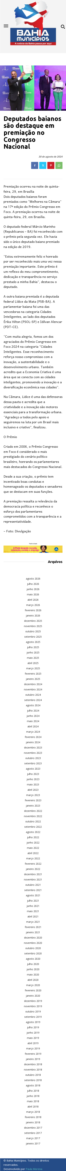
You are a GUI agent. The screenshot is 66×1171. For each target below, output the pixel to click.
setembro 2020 (33, 953)
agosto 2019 (33, 1022)
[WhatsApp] (58, 165)
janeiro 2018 (33, 1122)
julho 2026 (33, 584)
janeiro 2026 (33, 615)
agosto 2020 (33, 958)
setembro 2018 (33, 1080)
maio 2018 (33, 1101)
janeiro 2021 (33, 932)
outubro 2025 (33, 631)
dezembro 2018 (33, 1064)
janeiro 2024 (33, 742)
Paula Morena (34, 1169)
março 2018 (33, 1111)
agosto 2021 (33, 895)
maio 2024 (33, 721)
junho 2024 (33, 715)
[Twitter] (42, 165)
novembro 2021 (33, 879)
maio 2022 (33, 847)
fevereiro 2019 (33, 1053)
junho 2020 (33, 969)
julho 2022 (33, 837)
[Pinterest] (50, 165)
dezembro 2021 (33, 874)
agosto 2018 (33, 1085)
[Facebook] (34, 165)
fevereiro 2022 (33, 863)
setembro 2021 (33, 890)
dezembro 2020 (33, 937)
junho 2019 (33, 1032)
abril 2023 (33, 789)
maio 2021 (33, 911)
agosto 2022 (33, 832)
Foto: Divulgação (18, 531)
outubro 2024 (33, 694)
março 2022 (33, 858)
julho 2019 (33, 1027)
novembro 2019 (33, 1006)
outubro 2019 (33, 1011)
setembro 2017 (33, 1133)
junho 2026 (33, 589)
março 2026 (33, 605)
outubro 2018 (33, 1074)
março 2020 (33, 985)
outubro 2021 (33, 884)
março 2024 (33, 731)
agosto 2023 (33, 768)
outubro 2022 (33, 821)
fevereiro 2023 (33, 800)
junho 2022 (33, 842)
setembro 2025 (33, 636)
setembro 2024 (33, 700)
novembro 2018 (33, 1069)
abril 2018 (33, 1106)
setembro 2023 (33, 763)
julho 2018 (33, 1090)
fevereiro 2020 (33, 990)
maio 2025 (33, 657)
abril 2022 (33, 853)
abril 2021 (33, 916)
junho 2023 (33, 779)
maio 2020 (33, 974)
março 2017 (33, 1138)
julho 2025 (33, 647)
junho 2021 (33, 906)
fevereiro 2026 (33, 610)
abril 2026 (33, 599)
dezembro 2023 (33, 747)
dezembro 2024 (33, 684)
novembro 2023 (33, 752)
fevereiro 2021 (33, 927)
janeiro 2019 (33, 1059)
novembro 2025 (33, 626)
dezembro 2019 (33, 1001)
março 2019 (33, 1048)
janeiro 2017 (33, 1143)
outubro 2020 (33, 948)
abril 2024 (33, 726)
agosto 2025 (33, 642)
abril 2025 (33, 663)
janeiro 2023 (33, 805)
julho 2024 (33, 710)
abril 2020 (33, 979)
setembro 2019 (33, 1016)
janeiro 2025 (33, 679)
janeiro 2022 (33, 869)
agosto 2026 (33, 578)
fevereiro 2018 (33, 1117)
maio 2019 (33, 1038)
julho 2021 (33, 900)
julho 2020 (33, 964)
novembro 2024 (33, 689)
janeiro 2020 (33, 995)
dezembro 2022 (33, 811)
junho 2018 (33, 1096)
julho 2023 (33, 774)
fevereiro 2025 (33, 673)
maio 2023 (33, 784)
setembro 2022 (33, 826)
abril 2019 (33, 1043)
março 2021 (33, 921)
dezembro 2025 (33, 620)
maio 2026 (33, 594)
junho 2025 (33, 652)
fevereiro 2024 (33, 737)
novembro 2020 (33, 943)
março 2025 (33, 668)
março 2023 (33, 795)
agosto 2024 (33, 705)
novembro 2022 (33, 816)
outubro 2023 (33, 758)
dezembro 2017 (33, 1127)
